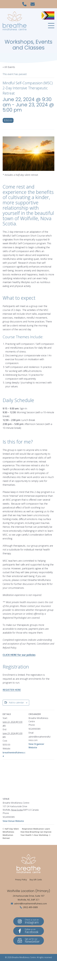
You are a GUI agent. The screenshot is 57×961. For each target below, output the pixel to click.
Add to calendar (16, 702)
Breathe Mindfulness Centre (24, 957)
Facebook (31, 931)
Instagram (32, 921)
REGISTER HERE (12, 689)
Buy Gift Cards (36, 879)
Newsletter (32, 941)
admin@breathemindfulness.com (30, 903)
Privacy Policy (21, 879)
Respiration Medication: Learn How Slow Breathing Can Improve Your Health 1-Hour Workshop (36, 832)
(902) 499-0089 (30, 907)
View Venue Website (13, 821)
